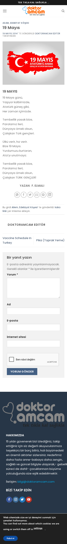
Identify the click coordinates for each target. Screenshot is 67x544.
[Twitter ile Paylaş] (30, 195)
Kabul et (10, 538)
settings (38, 528)
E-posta (12, 320)
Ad (9, 304)
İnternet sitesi (16, 337)
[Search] (63, 11)
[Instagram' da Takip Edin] (16, 500)
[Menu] (5, 11)
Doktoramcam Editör (47, 33)
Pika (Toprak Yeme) (50, 240)
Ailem (6, 23)
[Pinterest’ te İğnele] (43, 195)
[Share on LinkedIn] (50, 195)
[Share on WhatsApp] (17, 195)
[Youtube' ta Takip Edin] (29, 500)
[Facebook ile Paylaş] (24, 195)
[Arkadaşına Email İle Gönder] (37, 195)
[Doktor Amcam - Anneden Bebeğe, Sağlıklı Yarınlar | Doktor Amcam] (33, 11)
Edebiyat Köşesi (19, 23)
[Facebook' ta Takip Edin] (9, 500)
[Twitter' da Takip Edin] (22, 500)
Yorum (12, 274)
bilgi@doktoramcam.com (36, 482)
